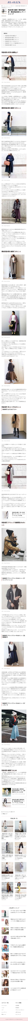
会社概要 (17, 1005)
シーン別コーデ (12, 811)
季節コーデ (5, 813)
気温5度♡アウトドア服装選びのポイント (14, 43)
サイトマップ (18, 1014)
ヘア (2, 1009)
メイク (3, 1007)
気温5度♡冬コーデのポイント (12, 41)
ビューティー (4, 1012)
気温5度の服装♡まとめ (10, 45)
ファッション (5, 811)
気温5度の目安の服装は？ (11, 35)
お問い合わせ (18, 1012)
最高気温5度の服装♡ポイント (12, 37)
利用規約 (17, 1007)
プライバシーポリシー (20, 1009)
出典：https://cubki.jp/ (6, 82)
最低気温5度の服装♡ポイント (12, 39)
